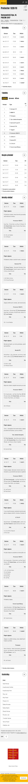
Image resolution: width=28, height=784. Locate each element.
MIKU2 (22, 70)
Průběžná (4, 98)
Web (26, 10)
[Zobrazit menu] (26, 2)
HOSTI (22, 37)
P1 (21, 52)
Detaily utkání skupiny (8, 668)
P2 (26, 165)
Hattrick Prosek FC (15, 122)
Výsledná (11, 98)
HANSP (22, 82)
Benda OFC (13, 140)
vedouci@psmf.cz (18, 23)
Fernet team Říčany (15, 147)
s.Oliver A (12, 136)
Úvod (2, 20)
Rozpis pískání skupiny (8, 191)
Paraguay (12, 116)
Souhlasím (23, 778)
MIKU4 (22, 41)
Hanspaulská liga (14, 20)
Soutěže (7, 20)
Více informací (12, 780)
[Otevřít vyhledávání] (23, 2)
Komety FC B (13, 126)
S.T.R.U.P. (12, 143)
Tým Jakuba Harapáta (16, 119)
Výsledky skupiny (7, 86)
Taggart (12, 129)
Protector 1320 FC (15, 133)
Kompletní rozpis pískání (9, 189)
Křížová (17, 98)
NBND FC (12, 112)
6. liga (20, 20)
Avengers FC (13, 109)
